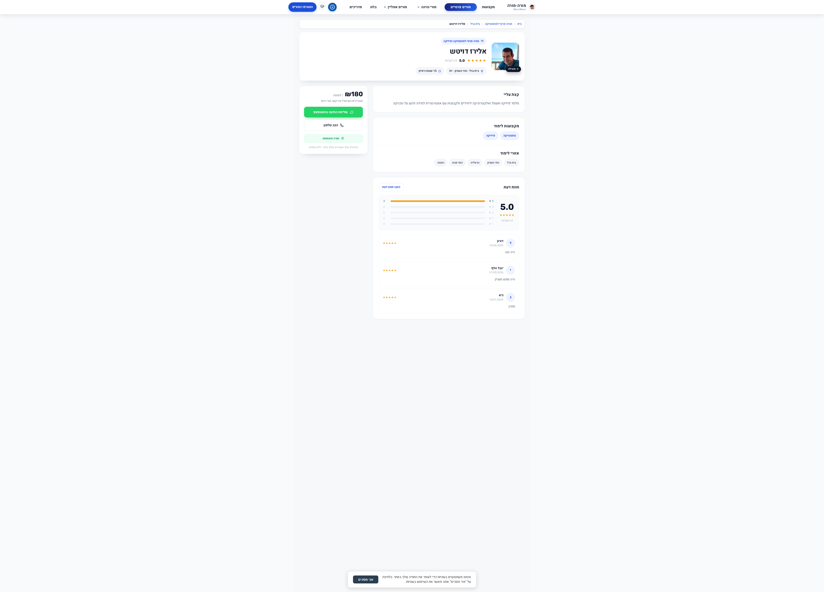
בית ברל (475, 24)
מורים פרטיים (461, 7)
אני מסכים (365, 579)
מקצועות (488, 7)
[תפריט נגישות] (332, 7)
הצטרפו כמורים (302, 7)
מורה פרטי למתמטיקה (498, 24)
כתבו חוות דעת (391, 187)
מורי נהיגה (428, 7)
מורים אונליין (397, 7)
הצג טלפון (331, 125)
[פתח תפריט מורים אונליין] (385, 7)
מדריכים (356, 7)
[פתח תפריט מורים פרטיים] (448, 7)
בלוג (373, 7)
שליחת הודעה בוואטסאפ (330, 112)
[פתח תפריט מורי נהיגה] (418, 7)
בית (519, 24)
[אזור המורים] (322, 6)
